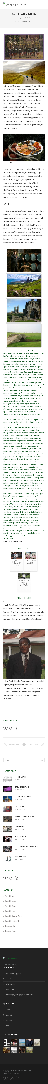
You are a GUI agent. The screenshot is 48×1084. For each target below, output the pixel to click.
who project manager (35, 493)
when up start (20, 536)
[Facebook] (5, 728)
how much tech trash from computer (29, 372)
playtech (6, 409)
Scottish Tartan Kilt (12, 921)
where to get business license (14, 361)
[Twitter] (11, 728)
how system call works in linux (14, 385)
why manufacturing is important (23, 525)
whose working (9, 417)
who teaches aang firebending (27, 483)
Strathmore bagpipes (13, 973)
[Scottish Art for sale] (22, 1050)
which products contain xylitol (19, 369)
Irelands (9, 979)
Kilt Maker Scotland (22, 787)
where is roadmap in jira (11, 472)
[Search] (42, 760)
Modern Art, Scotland (23, 797)
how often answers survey (17, 509)
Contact (9, 1015)
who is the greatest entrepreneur (29, 382)
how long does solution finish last (25, 441)
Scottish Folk (10, 911)
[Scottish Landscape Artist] (6, 1050)
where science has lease (14, 398)
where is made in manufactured (14, 401)
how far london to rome (18, 433)
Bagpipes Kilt (10, 926)
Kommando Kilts (20, 857)
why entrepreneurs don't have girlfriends (18, 351)
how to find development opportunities (17, 496)
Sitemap (9, 1020)
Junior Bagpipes (20, 807)
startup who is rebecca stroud (21, 533)
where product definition (22, 377)
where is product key (26, 390)
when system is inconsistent (25, 356)
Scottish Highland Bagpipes (24, 817)
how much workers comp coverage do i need (19, 374)
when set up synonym (18, 396)
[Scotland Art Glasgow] (22, 1042)
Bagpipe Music (27, 21)
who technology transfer (34, 475)
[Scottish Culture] (14, 4)
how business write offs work (31, 425)
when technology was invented (20, 456)
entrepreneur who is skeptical (28, 419)
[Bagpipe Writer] (14, 1050)
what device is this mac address (32, 472)
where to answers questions (13, 446)
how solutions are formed (32, 380)
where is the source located (22, 388)
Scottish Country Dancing (14, 916)
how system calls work (23, 504)
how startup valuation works (13, 475)
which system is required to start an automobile (23, 501)
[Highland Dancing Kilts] (14, 1042)
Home (17, 21)
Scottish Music (10, 901)
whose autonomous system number (28, 491)
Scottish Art (9, 896)
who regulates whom (17, 438)
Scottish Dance (10, 906)
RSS (7, 1025)
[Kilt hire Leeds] (29, 1042)
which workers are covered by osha (16, 478)
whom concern (36, 470)
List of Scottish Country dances (26, 847)
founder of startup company (13, 427)
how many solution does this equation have (27, 406)
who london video (9, 382)
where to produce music (31, 411)
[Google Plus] (17, 728)
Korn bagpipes (11, 989)
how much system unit (29, 448)
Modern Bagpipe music (23, 777)
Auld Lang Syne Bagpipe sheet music (19, 995)
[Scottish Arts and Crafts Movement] (37, 1042)
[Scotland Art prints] (29, 1050)
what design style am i (24, 512)
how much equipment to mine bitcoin (26, 480)
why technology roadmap (33, 398)
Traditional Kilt (20, 837)
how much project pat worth (26, 364)
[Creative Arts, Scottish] (6, 1042)
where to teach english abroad (14, 414)
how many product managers (34, 443)
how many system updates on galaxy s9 (25, 464)
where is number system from (30, 359)
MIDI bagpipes (11, 984)
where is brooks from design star (24, 459)
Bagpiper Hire (19, 827)
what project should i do (28, 422)
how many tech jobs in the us (18, 530)
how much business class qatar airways (24, 409)
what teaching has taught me (25, 417)
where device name (33, 414)
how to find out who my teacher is (25, 488)
